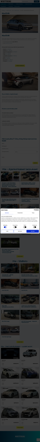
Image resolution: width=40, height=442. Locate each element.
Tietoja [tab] (33, 212)
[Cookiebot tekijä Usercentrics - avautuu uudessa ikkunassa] (34, 210)
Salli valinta (20, 231)
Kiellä (7, 231)
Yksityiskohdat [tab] (20, 212)
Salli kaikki (33, 231)
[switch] (15, 227)
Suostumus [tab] (7, 212)
